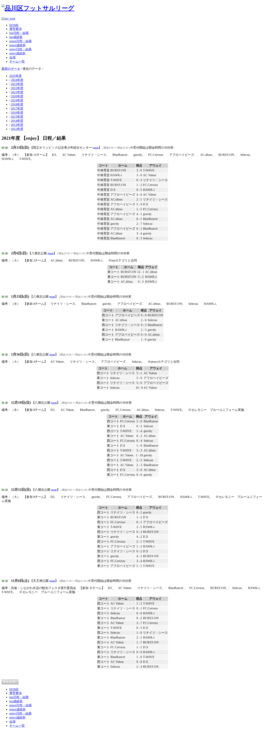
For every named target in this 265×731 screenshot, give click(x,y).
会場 (12, 57)
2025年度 (15, 76)
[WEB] (96, 148)
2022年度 (17, 88)
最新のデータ (11, 68)
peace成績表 (17, 45)
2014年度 (17, 120)
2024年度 (17, 80)
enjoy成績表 (17, 53)
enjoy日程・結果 (20, 49)
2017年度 (17, 108)
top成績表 (16, 37)
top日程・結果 (19, 33)
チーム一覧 (17, 61)
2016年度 (17, 112)
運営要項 (15, 28)
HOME (14, 25)
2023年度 (17, 84)
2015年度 (17, 116)
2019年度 (17, 100)
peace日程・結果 (20, 41)
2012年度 (17, 129)
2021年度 (17, 92)
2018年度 (17, 104)
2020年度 (17, 96)
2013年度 (17, 124)
